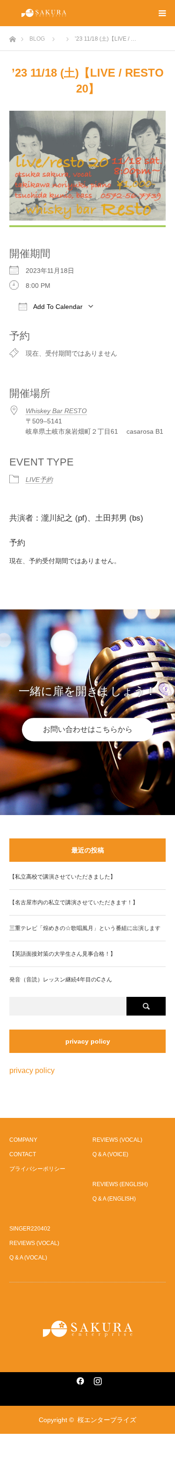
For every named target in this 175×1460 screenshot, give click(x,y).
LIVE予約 (39, 479)
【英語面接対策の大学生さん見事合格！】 (62, 954)
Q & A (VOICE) (110, 1154)
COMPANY (23, 1140)
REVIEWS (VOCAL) (117, 1140)
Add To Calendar (57, 306)
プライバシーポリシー (37, 1169)
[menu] (162, 13)
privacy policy (32, 1070)
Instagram (97, 1379)
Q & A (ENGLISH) (114, 1198)
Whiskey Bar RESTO (56, 411)
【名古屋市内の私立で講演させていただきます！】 (73, 902)
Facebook (79, 1379)
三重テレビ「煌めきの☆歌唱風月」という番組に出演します (85, 928)
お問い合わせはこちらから (88, 729)
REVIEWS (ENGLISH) (120, 1184)
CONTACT (22, 1154)
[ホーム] (12, 36)
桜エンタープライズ (106, 1420)
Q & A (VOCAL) (28, 1257)
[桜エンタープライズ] (88, 1329)
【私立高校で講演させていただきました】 (62, 876)
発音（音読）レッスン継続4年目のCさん (60, 979)
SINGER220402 (29, 1228)
